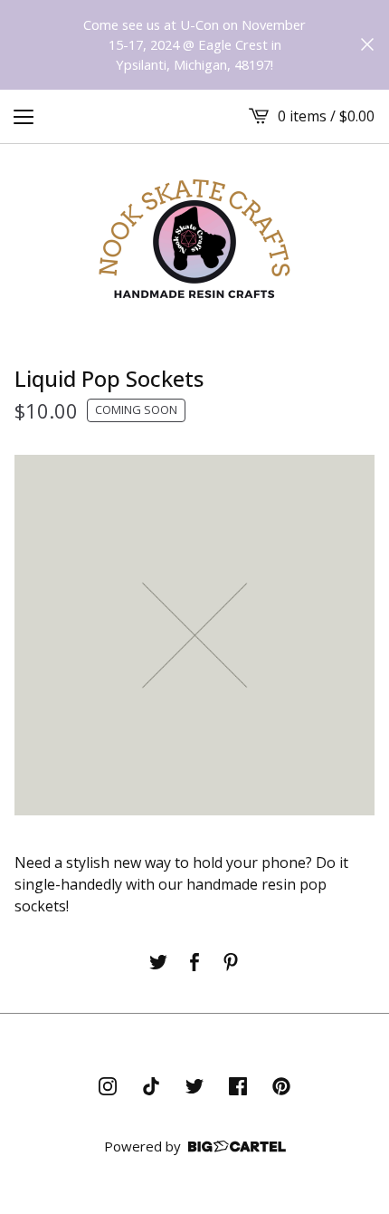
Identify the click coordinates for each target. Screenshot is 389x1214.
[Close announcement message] (367, 44)
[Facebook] (238, 1086)
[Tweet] (158, 962)
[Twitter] (194, 1086)
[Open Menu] (23, 116)
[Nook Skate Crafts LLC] (194, 236)
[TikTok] (151, 1086)
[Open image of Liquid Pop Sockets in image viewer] (194, 635)
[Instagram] (108, 1086)
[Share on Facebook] (194, 962)
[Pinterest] (281, 1086)
